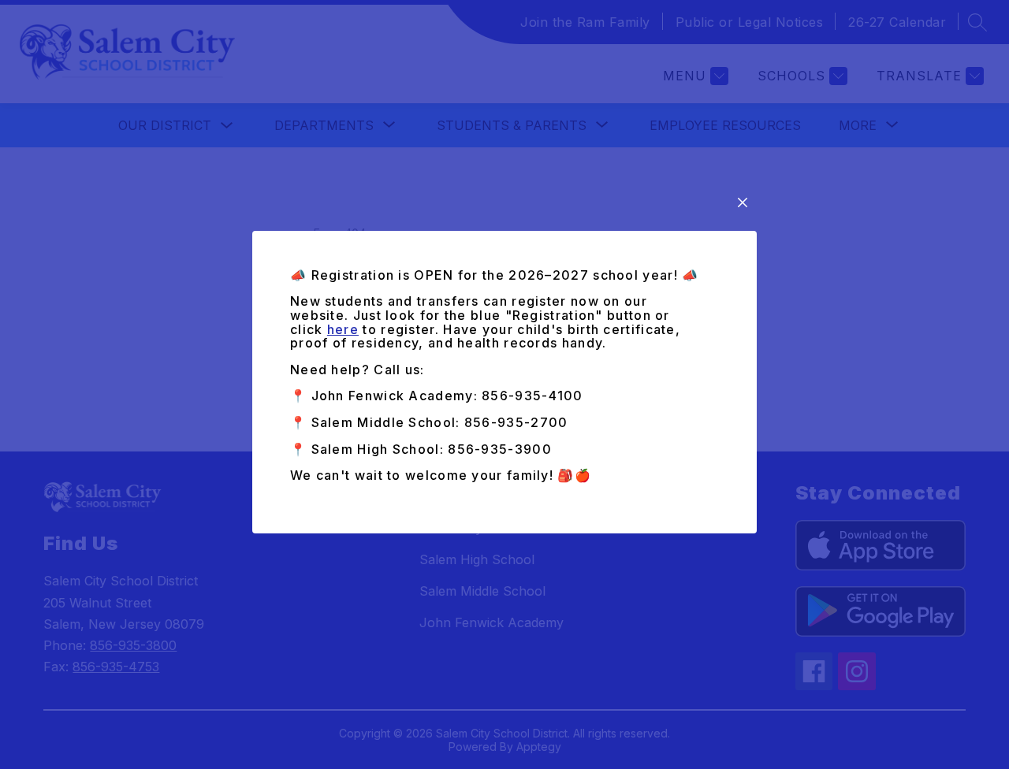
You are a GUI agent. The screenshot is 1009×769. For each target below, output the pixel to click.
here (343, 329)
